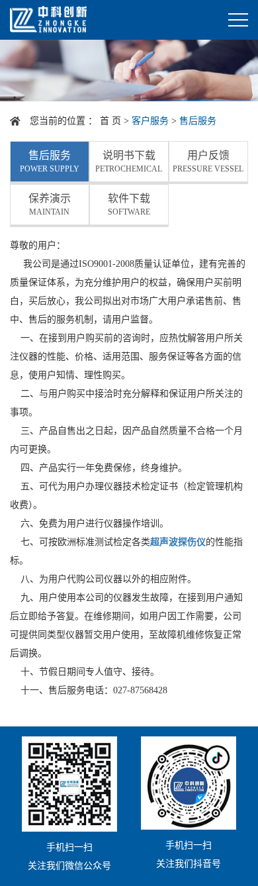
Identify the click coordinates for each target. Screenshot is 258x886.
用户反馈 (208, 161)
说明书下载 (128, 161)
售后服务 (49, 161)
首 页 (110, 121)
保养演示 (49, 205)
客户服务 (150, 121)
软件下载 (129, 205)
